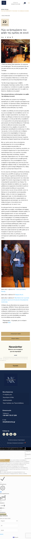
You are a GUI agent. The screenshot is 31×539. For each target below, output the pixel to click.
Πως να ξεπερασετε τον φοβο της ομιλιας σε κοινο (15, 11)
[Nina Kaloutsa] (4, 3)
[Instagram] (15, 434)
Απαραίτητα (3, 484)
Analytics (2, 503)
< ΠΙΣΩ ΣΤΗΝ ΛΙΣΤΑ (5, 15)
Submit (1, 534)
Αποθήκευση (3, 514)
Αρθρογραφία (7, 400)
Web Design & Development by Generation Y (15, 443)
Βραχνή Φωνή (19, 294)
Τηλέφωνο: (15, 3)
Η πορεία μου (7, 394)
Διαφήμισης (3, 512)
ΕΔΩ (9, 322)
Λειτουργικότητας (4, 493)
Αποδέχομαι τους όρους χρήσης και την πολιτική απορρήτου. (14, 359)
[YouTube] (7, 434)
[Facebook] (4, 434)
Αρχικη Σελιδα (4, 9)
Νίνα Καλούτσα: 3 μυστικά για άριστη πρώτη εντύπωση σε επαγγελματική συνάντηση (15, 300)
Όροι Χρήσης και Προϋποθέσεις (13, 403)
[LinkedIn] (11, 434)
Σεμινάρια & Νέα (8, 397)
